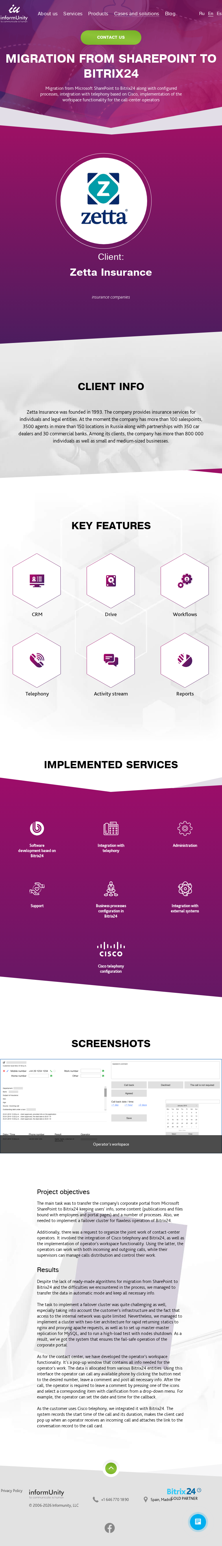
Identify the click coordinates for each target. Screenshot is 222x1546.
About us (48, 13)
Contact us (111, 37)
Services (72, 13)
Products (98, 13)
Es (219, 13)
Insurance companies (111, 297)
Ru (202, 13)
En (210, 13)
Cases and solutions (136, 13)
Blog (170, 13)
